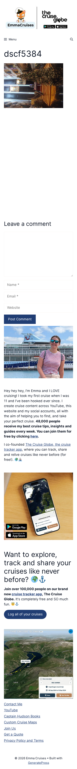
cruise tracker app (27, 594)
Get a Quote (13, 734)
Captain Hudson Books (22, 716)
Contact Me (13, 704)
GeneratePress (38, 763)
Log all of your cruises (25, 614)
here (34, 436)
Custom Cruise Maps (20, 722)
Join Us (10, 728)
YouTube (11, 710)
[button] (71, 39)
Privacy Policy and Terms (24, 741)
